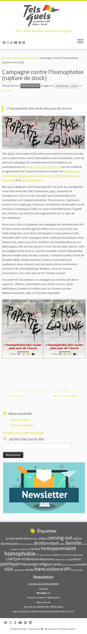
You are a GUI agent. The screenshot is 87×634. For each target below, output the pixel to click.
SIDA (8, 569)
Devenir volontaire (21, 425)
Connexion (43, 588)
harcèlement (24, 549)
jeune (42, 555)
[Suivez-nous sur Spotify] (20, 42)
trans (40, 569)
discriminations (26, 544)
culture (77, 538)
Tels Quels (22, 629)
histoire (35, 549)
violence (54, 569)
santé (56, 564)
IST (37, 555)
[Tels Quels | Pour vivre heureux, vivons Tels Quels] (43, 15)
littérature (30, 559)
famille (73, 543)
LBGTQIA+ (57, 555)
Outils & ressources (25, 58)
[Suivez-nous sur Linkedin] (24, 42)
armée (19, 538)
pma (68, 559)
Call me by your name (66, 395)
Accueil (6, 58)
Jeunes (49, 555)
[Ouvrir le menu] (80, 41)
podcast (76, 559)
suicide (29, 569)
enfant (53, 543)
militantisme (46, 559)
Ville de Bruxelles (31, 180)
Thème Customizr (68, 629)
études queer (77, 570)
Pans (63, 559)
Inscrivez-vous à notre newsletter (23, 432)
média (57, 559)
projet (74, 85)
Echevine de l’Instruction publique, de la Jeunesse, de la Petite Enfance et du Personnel (41, 175)
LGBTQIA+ (14, 559)
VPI (67, 569)
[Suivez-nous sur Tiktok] (12, 42)
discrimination (9, 544)
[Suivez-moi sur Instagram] (8, 42)
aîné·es (28, 538)
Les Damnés (15, 395)
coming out (60, 537)
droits (40, 543)
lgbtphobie (78, 555)
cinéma (42, 538)
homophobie (62, 85)
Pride (23, 564)
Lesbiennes (67, 555)
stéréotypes (19, 570)
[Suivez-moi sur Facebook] (5, 42)
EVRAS (62, 544)
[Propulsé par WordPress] (41, 628)
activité (10, 538)
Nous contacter (44, 602)
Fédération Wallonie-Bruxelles (45, 611)
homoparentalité (58, 548)
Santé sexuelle (68, 564)
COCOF (70, 611)
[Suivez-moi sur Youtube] (16, 42)
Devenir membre (20, 420)
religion (45, 563)
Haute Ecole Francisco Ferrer (42, 167)
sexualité (81, 564)
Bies (35, 539)
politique (9, 564)
